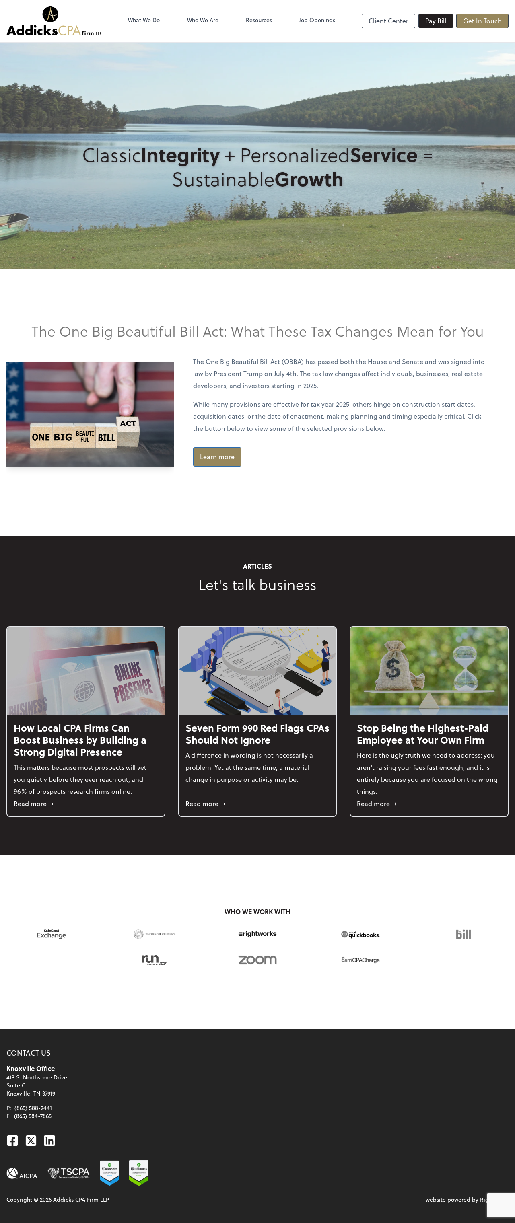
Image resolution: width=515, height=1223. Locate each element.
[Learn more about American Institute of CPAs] (22, 1173)
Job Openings (317, 20)
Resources (259, 20)
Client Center (388, 20)
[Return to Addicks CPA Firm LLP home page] (53, 20)
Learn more (217, 456)
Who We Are (202, 20)
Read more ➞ (86, 803)
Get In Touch (482, 20)
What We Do (144, 20)
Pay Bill (435, 20)
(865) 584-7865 (33, 1116)
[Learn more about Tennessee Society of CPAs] (68, 1173)
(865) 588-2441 (33, 1108)
